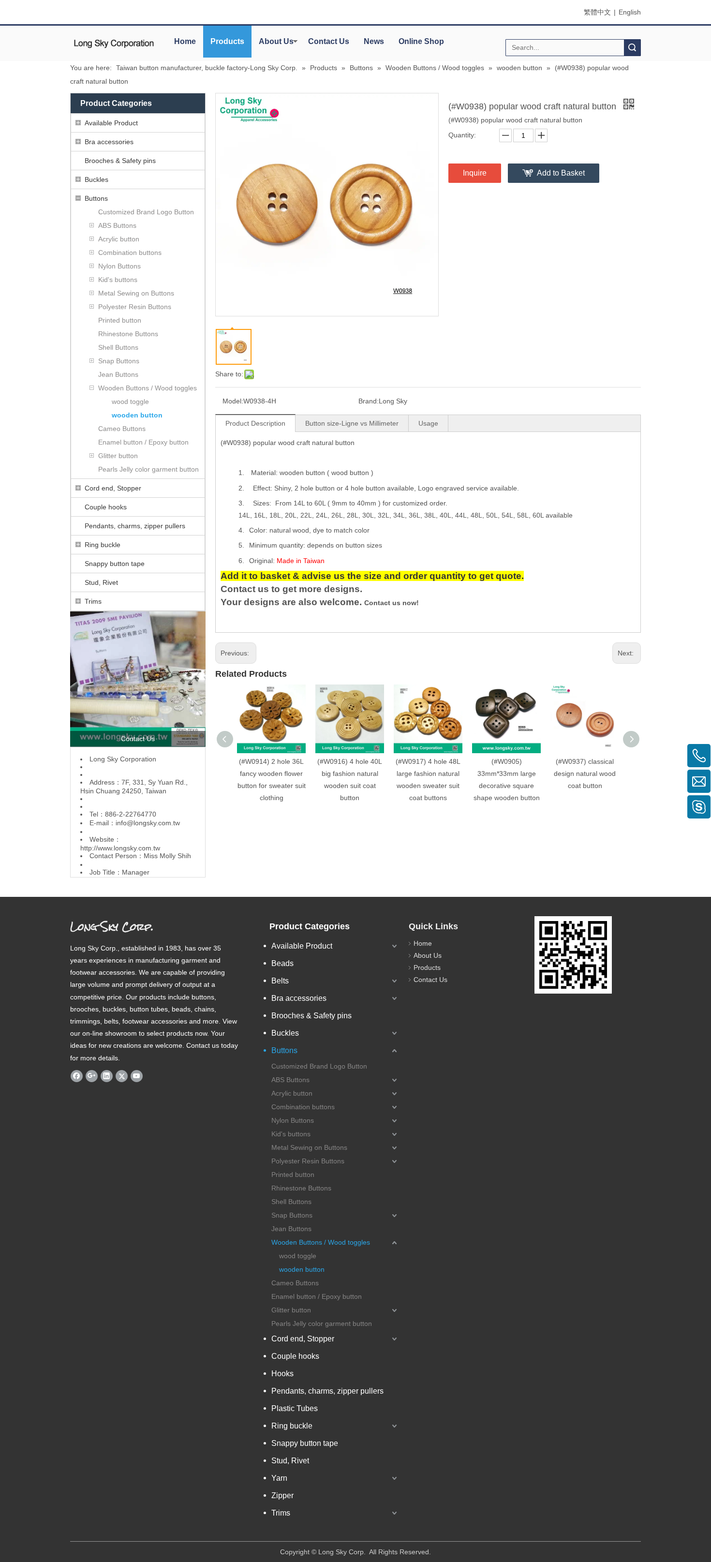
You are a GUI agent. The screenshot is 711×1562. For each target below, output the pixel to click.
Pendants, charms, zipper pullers (135, 526)
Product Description (255, 423)
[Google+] (92, 1076)
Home (185, 41)
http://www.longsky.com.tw (120, 848)
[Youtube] (137, 1076)
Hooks (282, 1373)
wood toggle (130, 401)
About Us (276, 41)
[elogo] (113, 43)
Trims (93, 601)
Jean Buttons (118, 374)
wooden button (137, 415)
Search (632, 48)
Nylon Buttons (119, 266)
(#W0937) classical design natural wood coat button (585, 773)
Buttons (96, 198)
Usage (428, 423)
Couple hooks (106, 507)
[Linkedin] (107, 1076)
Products (227, 41)
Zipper (282, 1495)
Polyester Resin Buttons (134, 307)
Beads (282, 963)
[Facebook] (77, 1076)
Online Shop (421, 41)
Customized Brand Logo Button (146, 212)
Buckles (96, 179)
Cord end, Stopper (113, 488)
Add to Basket (561, 173)
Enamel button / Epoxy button (143, 442)
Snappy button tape (115, 563)
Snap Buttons (118, 361)
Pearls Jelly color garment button (148, 469)
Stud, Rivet (101, 582)
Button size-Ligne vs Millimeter (352, 423)
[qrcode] (573, 955)
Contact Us (328, 41)
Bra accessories (109, 142)
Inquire (475, 173)
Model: (232, 401)
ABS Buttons (117, 225)
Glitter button (118, 456)
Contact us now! (391, 603)
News (374, 41)
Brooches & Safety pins (120, 160)
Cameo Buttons (122, 428)
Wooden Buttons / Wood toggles (147, 388)
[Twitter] (122, 1076)
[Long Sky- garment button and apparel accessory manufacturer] (138, 679)
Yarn (279, 1478)
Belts (280, 981)
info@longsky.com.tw (148, 823)
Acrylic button (118, 239)
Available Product (111, 123)
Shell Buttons (118, 347)
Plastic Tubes (294, 1408)
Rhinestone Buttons (128, 334)
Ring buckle (102, 545)
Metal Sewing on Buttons (136, 293)
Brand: (368, 401)
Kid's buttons (117, 279)
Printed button (119, 320)
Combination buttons (130, 252)
